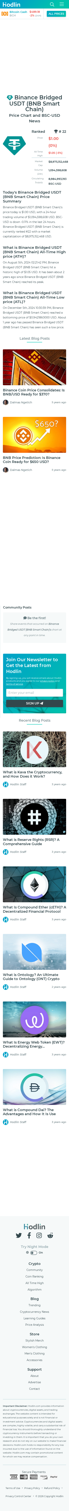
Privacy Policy (32, 1488)
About (34, 1376)
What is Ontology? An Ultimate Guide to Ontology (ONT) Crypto (31, 977)
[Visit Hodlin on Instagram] (39, 1235)
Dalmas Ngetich (21, 402)
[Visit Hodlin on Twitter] (19, 1235)
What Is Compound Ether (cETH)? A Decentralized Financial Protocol (34, 909)
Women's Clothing (34, 1347)
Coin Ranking (34, 1276)
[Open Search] (52, 4)
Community (34, 1270)
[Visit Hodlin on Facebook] (29, 1235)
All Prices (56, 13)
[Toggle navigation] (61, 4)
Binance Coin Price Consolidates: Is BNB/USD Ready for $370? (34, 392)
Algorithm (35, 1289)
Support (34, 1369)
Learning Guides (34, 1318)
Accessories (34, 1360)
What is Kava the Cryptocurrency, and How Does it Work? (32, 774)
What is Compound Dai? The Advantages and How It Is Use (29, 1112)
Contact (34, 1389)
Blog (34, 1299)
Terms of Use (13, 1488)
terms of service (14, 684)
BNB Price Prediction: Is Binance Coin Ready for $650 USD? (31, 460)
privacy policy (47, 681)
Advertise (34, 1382)
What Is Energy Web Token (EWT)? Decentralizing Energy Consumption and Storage (34, 1046)
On (41, 1252)
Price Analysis (34, 1324)
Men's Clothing (35, 1353)
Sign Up (33, 703)
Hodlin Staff (18, 784)
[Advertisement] (34, 57)
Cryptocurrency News (34, 1312)
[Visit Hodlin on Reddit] (50, 1235)
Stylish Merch (34, 1340)
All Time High (34, 1283)
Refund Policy (52, 1488)
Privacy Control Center (18, 1496)
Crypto (35, 1264)
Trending (35, 1305)
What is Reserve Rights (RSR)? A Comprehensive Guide (31, 842)
